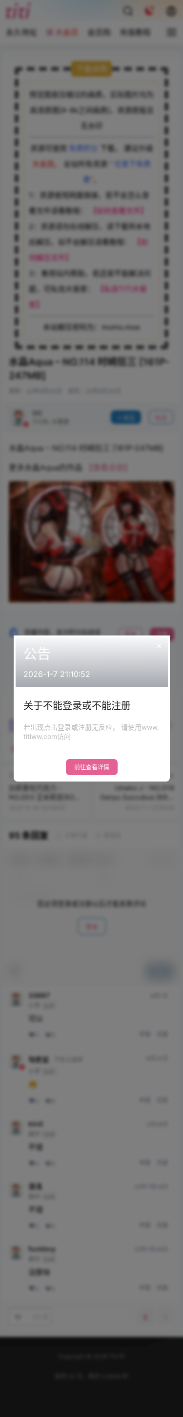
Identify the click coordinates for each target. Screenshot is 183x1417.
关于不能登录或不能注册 (77, 706)
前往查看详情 (91, 767)
